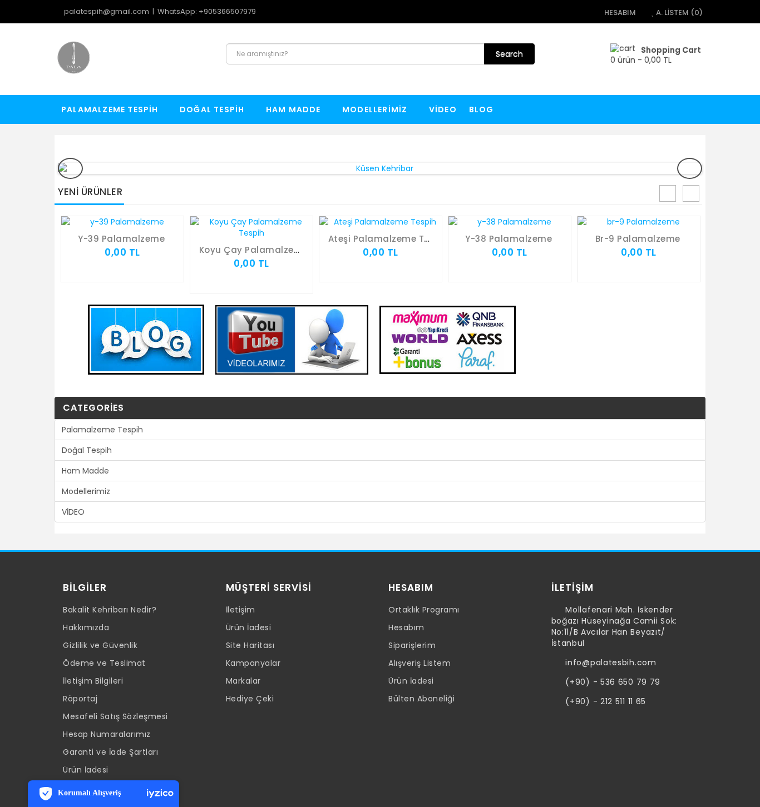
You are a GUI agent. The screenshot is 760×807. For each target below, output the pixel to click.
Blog (481, 109)
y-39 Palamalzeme (121, 239)
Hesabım (406, 627)
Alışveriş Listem (419, 663)
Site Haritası (250, 645)
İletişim (240, 609)
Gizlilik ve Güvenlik (100, 645)
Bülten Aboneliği (421, 698)
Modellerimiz (376, 109)
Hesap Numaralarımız (107, 734)
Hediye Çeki (250, 698)
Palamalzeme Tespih (111, 109)
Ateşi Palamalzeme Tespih (388, 239)
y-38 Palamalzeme (508, 239)
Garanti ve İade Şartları (110, 752)
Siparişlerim (412, 645)
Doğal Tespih (213, 109)
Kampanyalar (253, 663)
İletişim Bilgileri (93, 680)
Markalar (243, 680)
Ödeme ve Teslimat (104, 663)
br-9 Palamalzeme (637, 239)
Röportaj (80, 698)
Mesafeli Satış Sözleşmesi (115, 716)
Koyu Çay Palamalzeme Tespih (270, 250)
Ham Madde (294, 109)
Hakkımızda (86, 627)
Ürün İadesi (85, 769)
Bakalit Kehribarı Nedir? (109, 609)
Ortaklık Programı (424, 609)
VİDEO (443, 109)
